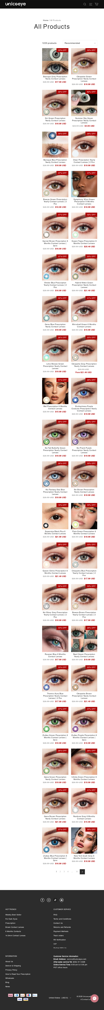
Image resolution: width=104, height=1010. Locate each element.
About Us (9, 962)
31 (77, 872)
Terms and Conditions (62, 919)
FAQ (55, 915)
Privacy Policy (11, 970)
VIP (55, 944)
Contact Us (58, 923)
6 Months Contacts (13, 931)
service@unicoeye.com (76, 959)
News (7, 987)
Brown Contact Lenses (14, 927)
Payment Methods (60, 931)
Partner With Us (59, 948)
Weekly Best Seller (13, 915)
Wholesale (9, 978)
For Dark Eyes (11, 919)
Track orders (58, 936)
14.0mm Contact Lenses (15, 936)
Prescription (10, 923)
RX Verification (59, 940)
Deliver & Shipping (13, 966)
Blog (7, 982)
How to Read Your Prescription (17, 974)
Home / (46, 20)
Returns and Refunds (62, 927)
